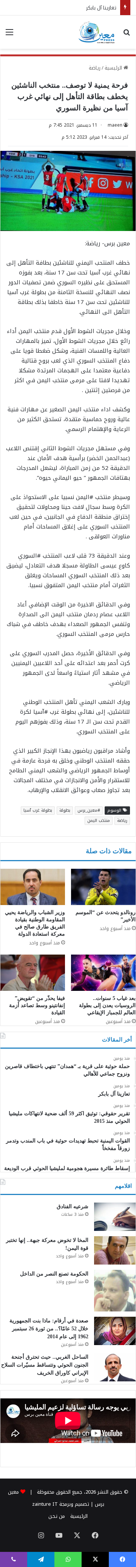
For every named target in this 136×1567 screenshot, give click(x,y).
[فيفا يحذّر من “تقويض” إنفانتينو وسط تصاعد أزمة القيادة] (32, 973)
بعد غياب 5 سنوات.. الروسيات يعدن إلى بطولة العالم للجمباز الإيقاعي (107, 1005)
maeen (115, 125)
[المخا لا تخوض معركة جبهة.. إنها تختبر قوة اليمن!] (115, 1250)
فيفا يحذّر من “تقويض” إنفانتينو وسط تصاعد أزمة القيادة (37, 1005)
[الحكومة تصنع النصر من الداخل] (115, 1290)
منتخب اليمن (98, 821)
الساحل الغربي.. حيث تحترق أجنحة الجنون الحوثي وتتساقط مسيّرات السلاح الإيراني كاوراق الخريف (44, 1365)
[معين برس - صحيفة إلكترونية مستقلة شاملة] (97, 32)
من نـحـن (56, 1516)
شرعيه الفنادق (72, 1206)
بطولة (64, 810)
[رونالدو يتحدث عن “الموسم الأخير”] (103, 887)
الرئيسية (114, 68)
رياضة (94, 68)
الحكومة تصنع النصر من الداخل (54, 1274)
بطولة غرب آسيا (37, 810)
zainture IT (45, 1504)
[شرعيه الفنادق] (115, 1217)
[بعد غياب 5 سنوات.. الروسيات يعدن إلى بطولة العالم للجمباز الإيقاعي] (103, 973)
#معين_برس (88, 810)
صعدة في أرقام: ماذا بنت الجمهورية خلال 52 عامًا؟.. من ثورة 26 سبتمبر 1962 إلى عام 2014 (48, 1328)
